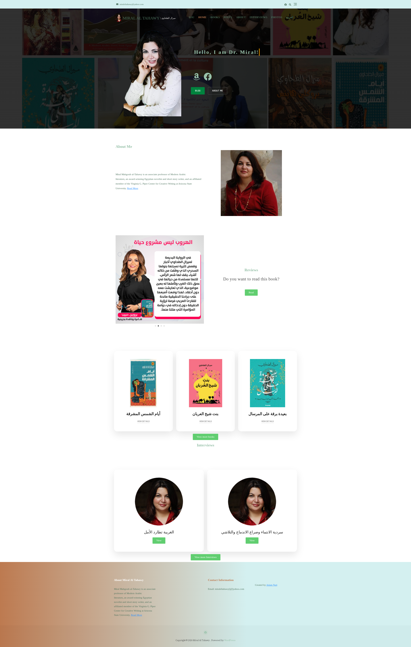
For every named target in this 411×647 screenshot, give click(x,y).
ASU (191, 17)
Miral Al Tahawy (141, 18)
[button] (119, 280)
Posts (228, 17)
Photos (276, 17)
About (241, 17)
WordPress (230, 640)
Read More (132, 188)
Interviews (258, 17)
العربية (289, 17)
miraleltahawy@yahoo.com (131, 4)
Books (215, 17)
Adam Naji (271, 585)
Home (202, 17)
